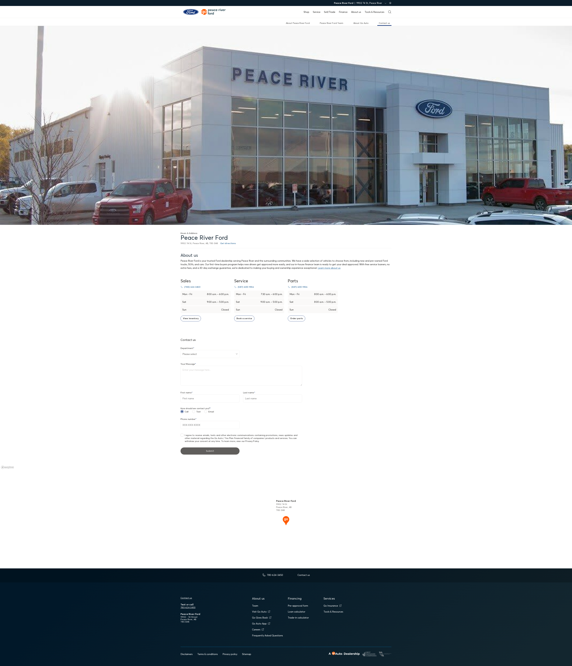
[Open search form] (389, 12)
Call (187, 411)
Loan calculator (296, 611)
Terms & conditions (207, 654)
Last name (249, 392)
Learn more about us (329, 267)
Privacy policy (230, 654)
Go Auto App (259, 623)
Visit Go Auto (259, 611)
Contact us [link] (384, 23)
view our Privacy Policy (247, 441)
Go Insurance (331, 605)
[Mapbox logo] (7, 467)
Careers (256, 629)
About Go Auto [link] (361, 23)
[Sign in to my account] (390, 3)
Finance (343, 11)
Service (316, 11)
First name (187, 392)
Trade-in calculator (298, 617)
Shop (306, 11)
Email (211, 411)
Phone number (189, 419)
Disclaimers (187, 654)
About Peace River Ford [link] (298, 23)
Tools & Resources (374, 11)
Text (198, 411)
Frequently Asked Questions (267, 635)
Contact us (186, 598)
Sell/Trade (329, 11)
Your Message (188, 364)
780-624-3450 (188, 607)
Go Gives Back (260, 617)
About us (356, 11)
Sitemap (246, 654)
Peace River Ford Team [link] (331, 23)
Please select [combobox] (189, 354)
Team (255, 605)
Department (187, 348)
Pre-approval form (298, 605)
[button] (286, 520)
